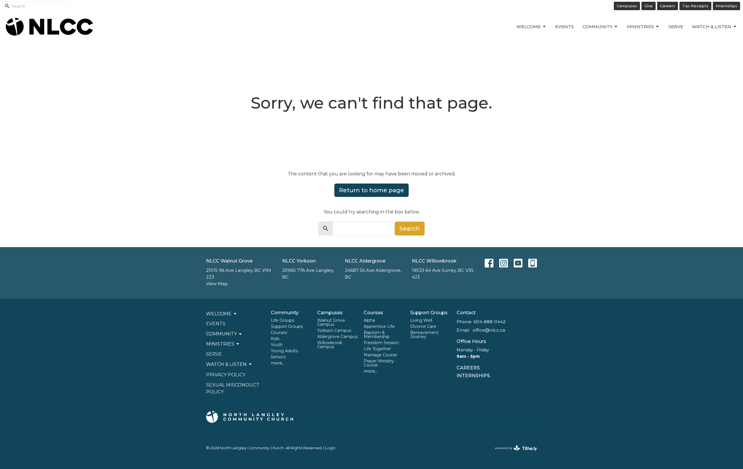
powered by (513, 453)
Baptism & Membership (376, 334)
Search (409, 228)
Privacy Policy (226, 375)
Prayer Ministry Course (379, 363)
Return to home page (371, 190)
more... (277, 363)
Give (648, 5)
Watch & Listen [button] (226, 364)
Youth (277, 344)
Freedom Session (381, 342)
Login (330, 448)
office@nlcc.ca (489, 330)
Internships (726, 5)
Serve (675, 26)
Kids (275, 338)
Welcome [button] (219, 314)
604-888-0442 (490, 321)
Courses (279, 332)
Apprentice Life (379, 326)
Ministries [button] (220, 344)
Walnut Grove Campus (331, 322)
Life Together (377, 348)
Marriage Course (380, 354)
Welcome (528, 26)
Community (597, 26)
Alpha (369, 320)
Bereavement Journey (424, 334)
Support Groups (287, 326)
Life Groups (282, 320)
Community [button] (221, 334)
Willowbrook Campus (329, 344)
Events (564, 26)
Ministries (640, 26)
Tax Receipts (695, 5)
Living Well (421, 320)
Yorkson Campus (334, 330)
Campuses (627, 5)
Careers (667, 5)
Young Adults (284, 350)
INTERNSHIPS (473, 375)
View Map (217, 283)
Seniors (278, 357)
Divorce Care (423, 326)
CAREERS (468, 368)
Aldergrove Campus (337, 336)
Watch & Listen (711, 26)
